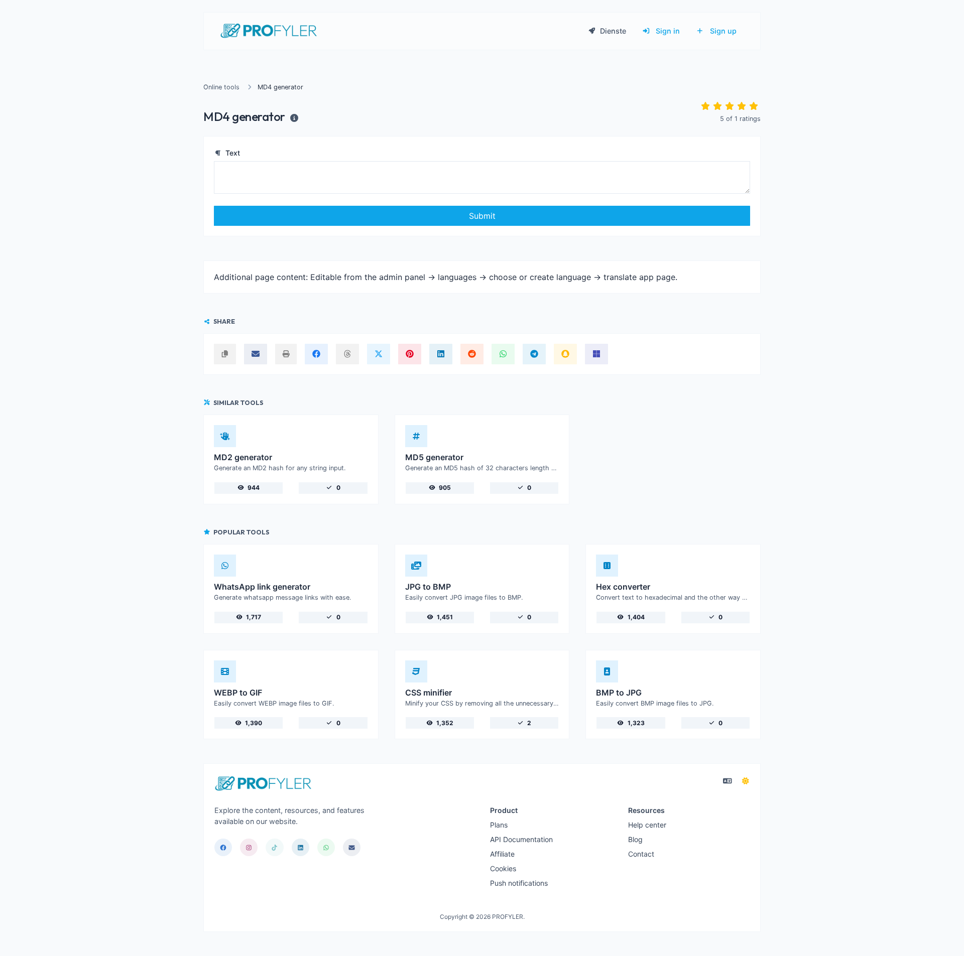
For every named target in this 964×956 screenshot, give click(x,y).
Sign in (667, 31)
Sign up (722, 31)
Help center (647, 825)
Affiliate (502, 854)
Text (231, 153)
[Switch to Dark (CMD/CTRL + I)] (746, 780)
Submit (482, 216)
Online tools (221, 87)
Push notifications (519, 883)
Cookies (503, 868)
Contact (641, 854)
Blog (635, 839)
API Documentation (521, 839)
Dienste (612, 31)
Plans (499, 825)
